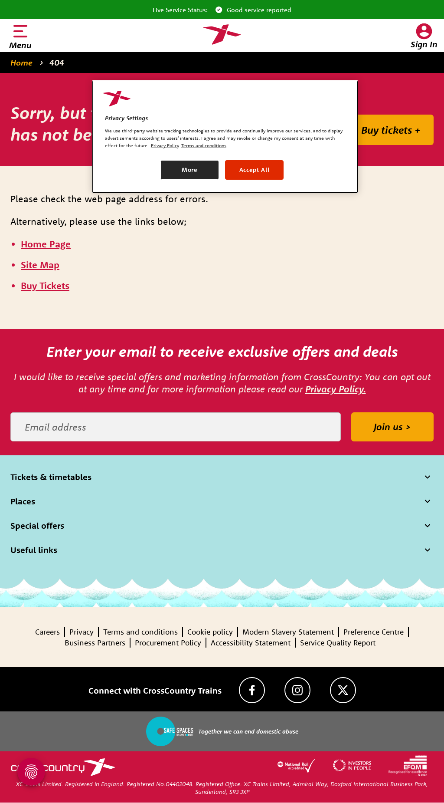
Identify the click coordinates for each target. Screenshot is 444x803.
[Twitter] (343, 690)
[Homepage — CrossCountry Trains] (222, 34)
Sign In (424, 44)
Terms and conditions (140, 632)
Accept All (254, 170)
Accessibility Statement (251, 643)
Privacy (81, 632)
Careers (47, 632)
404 (56, 62)
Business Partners (95, 643)
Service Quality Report (337, 643)
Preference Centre (373, 632)
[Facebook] (252, 690)
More (190, 170)
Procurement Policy (168, 643)
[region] (225, 136)
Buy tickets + (391, 129)
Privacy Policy (165, 145)
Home (21, 62)
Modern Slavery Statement (288, 632)
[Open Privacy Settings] (31, 772)
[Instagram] (297, 690)
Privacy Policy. (335, 389)
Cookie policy (210, 632)
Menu (20, 44)
